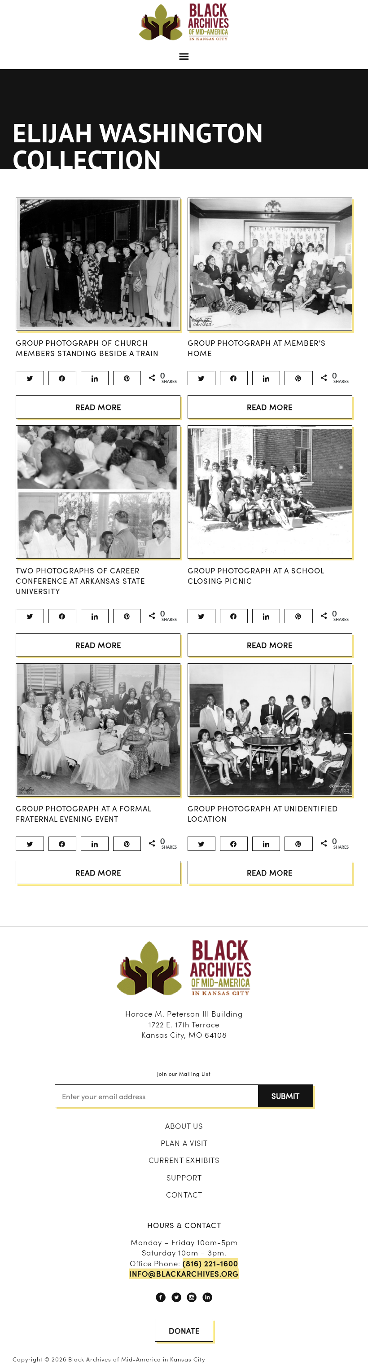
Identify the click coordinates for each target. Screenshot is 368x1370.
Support (184, 1177)
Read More (98, 406)
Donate (184, 1330)
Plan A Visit (184, 1142)
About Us (184, 1125)
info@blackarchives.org (184, 1274)
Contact (184, 1194)
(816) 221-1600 (210, 1263)
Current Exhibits (184, 1159)
